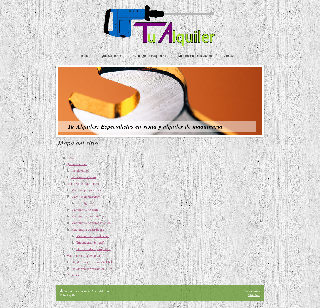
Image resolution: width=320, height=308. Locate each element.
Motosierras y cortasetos (92, 236)
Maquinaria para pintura (87, 216)
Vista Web (254, 295)
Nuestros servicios (83, 177)
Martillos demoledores (86, 196)
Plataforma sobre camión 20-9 (91, 268)
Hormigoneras (86, 203)
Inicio (70, 157)
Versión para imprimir (77, 291)
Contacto (73, 275)
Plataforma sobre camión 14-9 (91, 262)
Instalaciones (80, 170)
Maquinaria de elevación (83, 255)
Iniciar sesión (252, 291)
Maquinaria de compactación (91, 223)
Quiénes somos (77, 164)
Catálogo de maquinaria (83, 183)
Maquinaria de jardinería (88, 229)
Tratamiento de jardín (90, 242)
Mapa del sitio (100, 291)
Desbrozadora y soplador (93, 249)
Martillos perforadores (86, 190)
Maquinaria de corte (85, 209)
